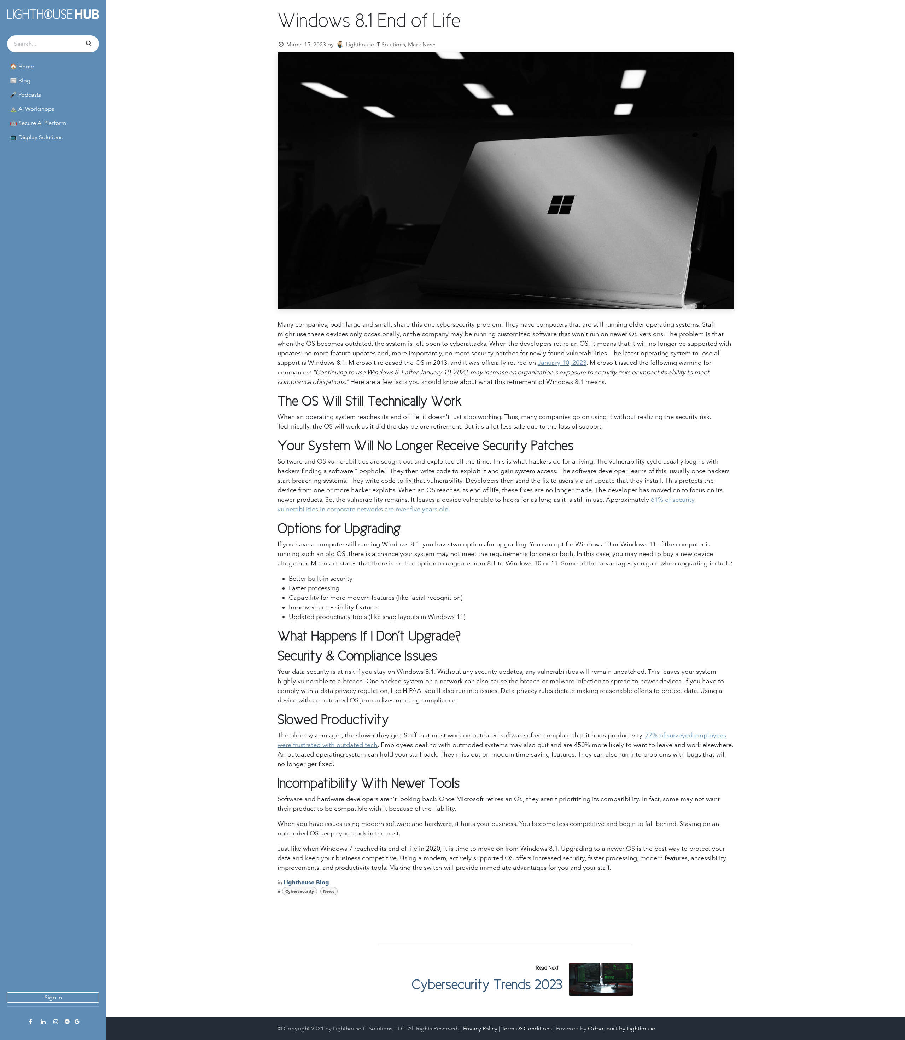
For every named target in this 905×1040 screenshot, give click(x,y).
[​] (30, 1021)
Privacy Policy (480, 1028)
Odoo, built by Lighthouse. (622, 1028)
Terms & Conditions (527, 1028)
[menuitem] (53, 66)
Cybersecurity (299, 891)
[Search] (88, 43)
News (328, 891)
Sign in (53, 997)
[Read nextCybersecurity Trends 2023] (601, 979)
